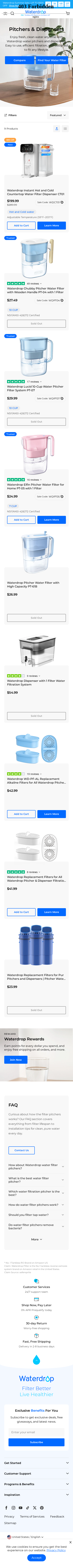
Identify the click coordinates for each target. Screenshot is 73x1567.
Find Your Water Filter (52, 60)
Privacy (9, 1516)
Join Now (16, 1059)
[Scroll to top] (36, 1360)
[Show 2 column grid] (65, 128)
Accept (37, 1557)
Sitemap (10, 1523)
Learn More (51, 225)
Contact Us (22, 1150)
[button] (10, 115)
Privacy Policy (56, 1550)
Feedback (57, 1516)
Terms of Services (32, 1516)
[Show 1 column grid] (56, 128)
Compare (20, 60)
